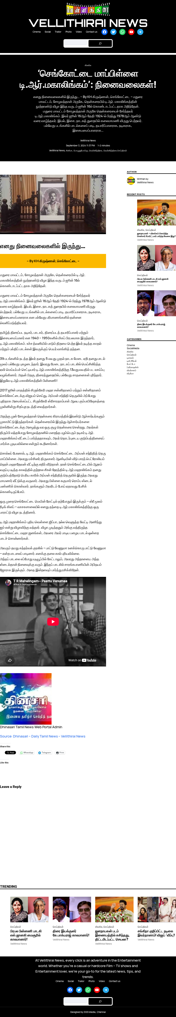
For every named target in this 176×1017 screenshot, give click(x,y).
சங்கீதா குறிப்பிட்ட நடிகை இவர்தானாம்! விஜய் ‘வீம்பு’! (156, 933)
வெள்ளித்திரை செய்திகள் (115, 150)
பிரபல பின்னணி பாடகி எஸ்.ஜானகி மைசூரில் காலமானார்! (152, 280)
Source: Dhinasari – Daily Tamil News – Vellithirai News (42, 736)
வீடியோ (130, 373)
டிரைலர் (130, 357)
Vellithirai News (88, 23)
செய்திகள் (151, 229)
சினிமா (69, 150)
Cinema (131, 345)
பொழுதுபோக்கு (81, 150)
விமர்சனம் (131, 370)
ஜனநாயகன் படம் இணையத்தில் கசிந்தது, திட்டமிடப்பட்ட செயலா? (112, 935)
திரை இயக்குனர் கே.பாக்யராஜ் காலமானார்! (151, 325)
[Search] (100, 43)
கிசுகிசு (88, 65)
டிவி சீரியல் (131, 360)
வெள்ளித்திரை (95, 150)
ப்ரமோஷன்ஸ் (132, 367)
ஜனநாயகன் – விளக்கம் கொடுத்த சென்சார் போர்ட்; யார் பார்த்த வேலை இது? (156, 234)
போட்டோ (131, 363)
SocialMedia (133, 348)
